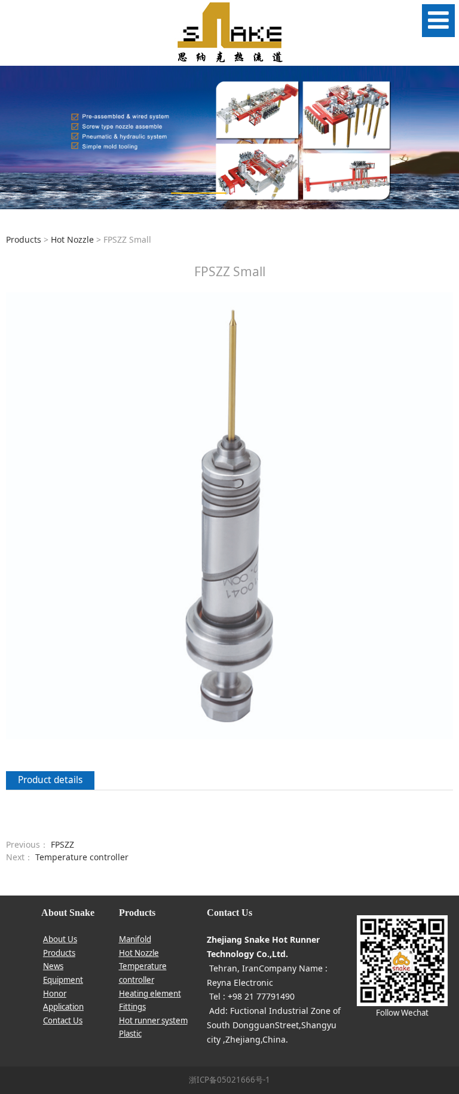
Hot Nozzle (72, 239)
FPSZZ (62, 844)
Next (443, 137)
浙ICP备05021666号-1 (229, 1079)
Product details (50, 780)
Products (23, 239)
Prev (16, 137)
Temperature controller (81, 857)
